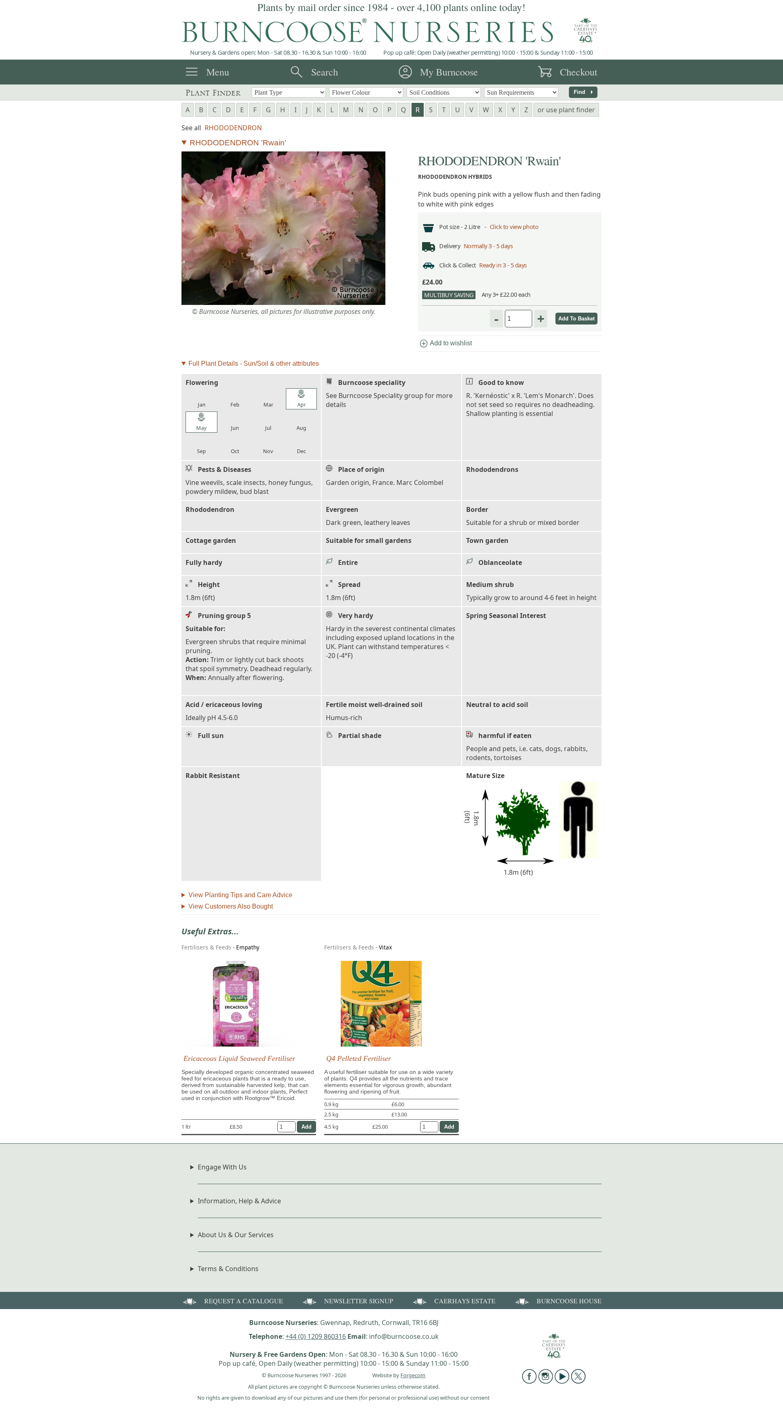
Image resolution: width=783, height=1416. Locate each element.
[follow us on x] (578, 1381)
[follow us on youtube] (562, 1381)
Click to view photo (514, 227)
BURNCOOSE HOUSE (569, 1300)
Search (324, 71)
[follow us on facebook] (529, 1381)
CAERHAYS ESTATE (464, 1300)
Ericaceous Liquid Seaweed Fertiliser (239, 1058)
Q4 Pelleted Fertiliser (358, 1058)
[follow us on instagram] (545, 1381)
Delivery (449, 246)
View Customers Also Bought (230, 906)
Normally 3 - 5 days (488, 246)
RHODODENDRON (233, 127)
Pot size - (451, 227)
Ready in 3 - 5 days (503, 265)
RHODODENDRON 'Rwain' (238, 142)
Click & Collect (457, 265)
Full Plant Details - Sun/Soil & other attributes (253, 363)
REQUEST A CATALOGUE (243, 1300)
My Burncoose (449, 71)
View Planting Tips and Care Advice (240, 894)
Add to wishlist (445, 343)
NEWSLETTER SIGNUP (358, 1300)
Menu (217, 71)
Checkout (578, 71)
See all (191, 127)
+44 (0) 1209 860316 (315, 1336)
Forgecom (412, 1375)
